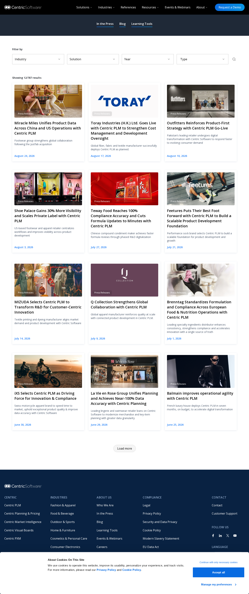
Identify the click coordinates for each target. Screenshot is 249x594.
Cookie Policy (131, 569)
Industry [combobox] (20, 59)
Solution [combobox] (75, 59)
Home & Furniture (62, 530)
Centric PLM (12, 505)
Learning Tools (141, 24)
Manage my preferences (216, 584)
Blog (122, 24)
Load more (124, 448)
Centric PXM (12, 538)
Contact (217, 505)
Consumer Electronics (65, 547)
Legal (146, 505)
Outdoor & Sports (62, 522)
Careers (102, 547)
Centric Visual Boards (19, 530)
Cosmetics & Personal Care (68, 538)
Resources (149, 7)
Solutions (82, 7)
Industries (105, 7)
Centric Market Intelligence (22, 522)
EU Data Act (151, 547)
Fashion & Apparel (62, 505)
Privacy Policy (106, 569)
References (128, 7)
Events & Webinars (177, 7)
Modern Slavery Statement (161, 538)
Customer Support (224, 513)
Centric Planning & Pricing (22, 513)
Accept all (218, 572)
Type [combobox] (183, 59)
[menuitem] (24, 505)
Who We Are (105, 505)
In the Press (105, 24)
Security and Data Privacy (160, 522)
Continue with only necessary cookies (219, 562)
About (200, 7)
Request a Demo (230, 7)
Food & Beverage (62, 513)
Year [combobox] (127, 59)
